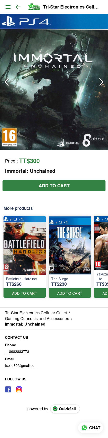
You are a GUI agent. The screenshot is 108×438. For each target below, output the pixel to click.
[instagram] (19, 389)
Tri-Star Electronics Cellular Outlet (71, 7)
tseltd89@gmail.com (21, 365)
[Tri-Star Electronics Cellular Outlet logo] (34, 7)
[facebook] (8, 389)
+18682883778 (17, 351)
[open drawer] (8, 7)
